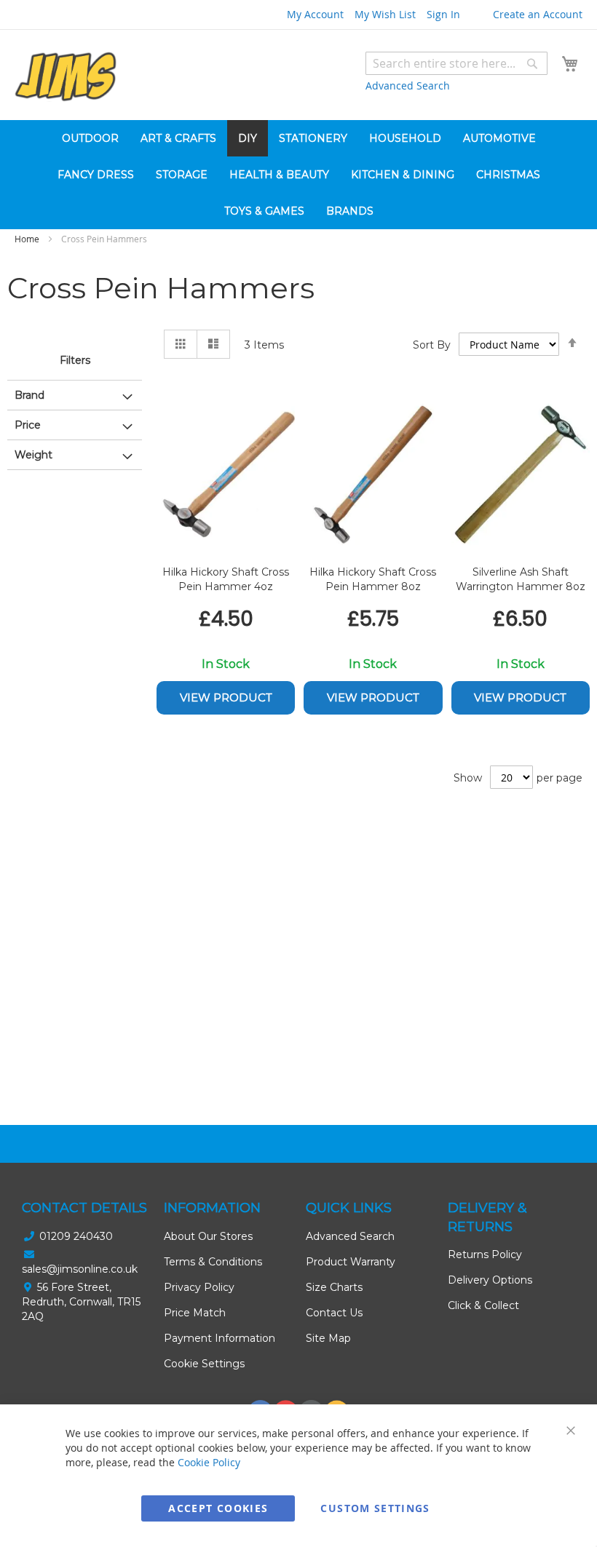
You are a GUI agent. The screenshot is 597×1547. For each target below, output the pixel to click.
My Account (315, 14)
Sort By (432, 344)
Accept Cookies (218, 1508)
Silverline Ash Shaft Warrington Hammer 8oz (520, 579)
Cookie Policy (209, 1462)
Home (28, 238)
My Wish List (385, 14)
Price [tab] (28, 425)
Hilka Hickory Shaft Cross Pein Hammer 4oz (225, 579)
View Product (226, 697)
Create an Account (537, 14)
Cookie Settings (204, 1363)
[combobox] (456, 63)
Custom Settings (375, 1508)
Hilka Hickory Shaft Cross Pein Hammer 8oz (372, 579)
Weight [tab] (33, 454)
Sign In (443, 14)
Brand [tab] (29, 395)
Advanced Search (407, 85)
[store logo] (65, 77)
